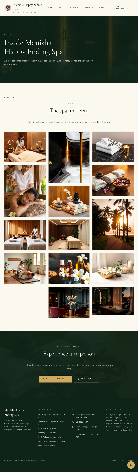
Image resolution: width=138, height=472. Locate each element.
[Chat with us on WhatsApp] (131, 456)
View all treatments (46, 446)
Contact (102, 8)
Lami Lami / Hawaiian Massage (51, 441)
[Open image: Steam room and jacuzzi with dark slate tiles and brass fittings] (69, 157)
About (62, 8)
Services (75, 8)
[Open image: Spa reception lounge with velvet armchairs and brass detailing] (69, 302)
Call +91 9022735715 (57, 379)
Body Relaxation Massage (49, 437)
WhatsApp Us (88, 379)
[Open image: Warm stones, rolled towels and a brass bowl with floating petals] (113, 180)
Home (51, 8)
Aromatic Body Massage (48, 428)
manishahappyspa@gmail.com (88, 428)
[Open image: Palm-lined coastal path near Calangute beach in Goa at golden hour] (113, 224)
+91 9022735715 (122, 8)
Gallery (89, 8)
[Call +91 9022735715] (131, 465)
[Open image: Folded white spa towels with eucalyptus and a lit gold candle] (113, 146)
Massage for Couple (47, 433)
